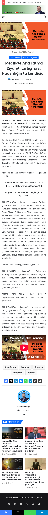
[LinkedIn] (16, 381)
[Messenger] (21, 381)
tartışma (18, 372)
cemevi (25, 367)
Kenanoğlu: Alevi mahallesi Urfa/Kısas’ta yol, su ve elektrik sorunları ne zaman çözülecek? (12, 446)
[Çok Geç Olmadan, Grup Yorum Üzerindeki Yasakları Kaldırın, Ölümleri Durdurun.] (35, 433)
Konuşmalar (15, 58)
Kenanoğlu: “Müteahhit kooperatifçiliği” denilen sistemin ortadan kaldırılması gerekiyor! (34, 478)
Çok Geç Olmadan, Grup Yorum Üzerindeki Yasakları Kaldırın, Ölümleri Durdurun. (34, 446)
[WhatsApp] (26, 381)
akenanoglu (15, 79)
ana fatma (11, 367)
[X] (11, 381)
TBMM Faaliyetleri (29, 52)
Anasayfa (17, 52)
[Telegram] (30, 381)
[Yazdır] (40, 381)
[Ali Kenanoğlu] (24, 9)
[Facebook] (6, 381)
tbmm (32, 372)
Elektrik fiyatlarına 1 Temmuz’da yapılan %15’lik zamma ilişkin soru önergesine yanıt (12, 476)
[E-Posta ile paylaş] (35, 381)
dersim (39, 367)
